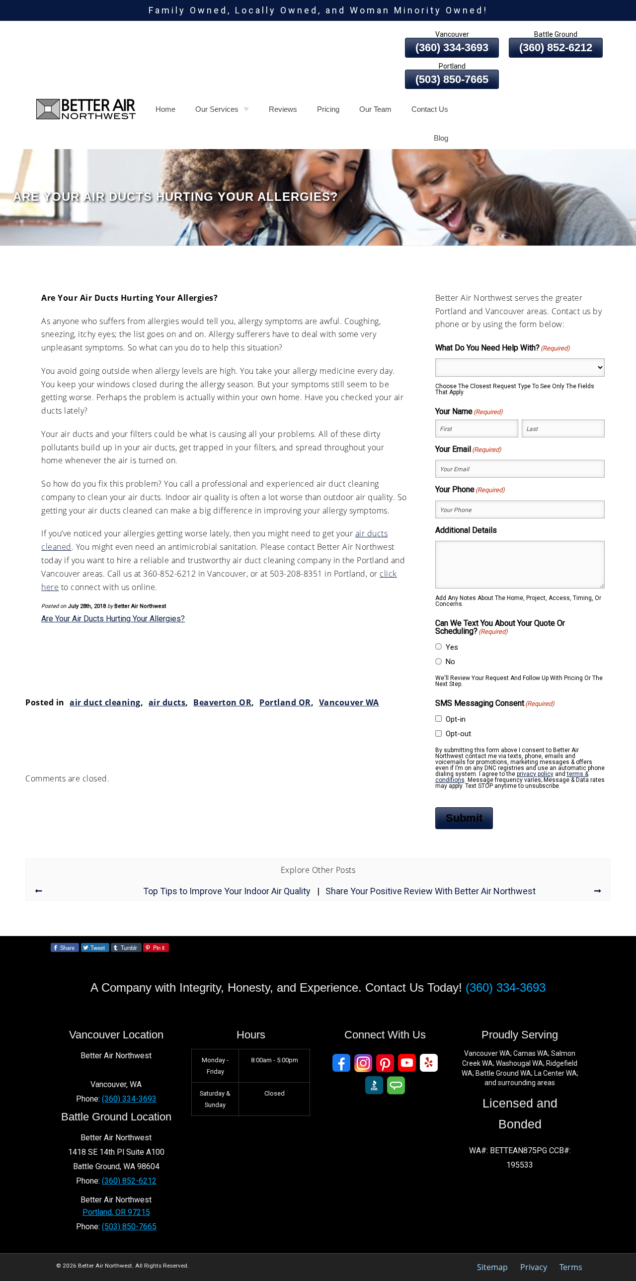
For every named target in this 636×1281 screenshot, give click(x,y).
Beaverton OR (222, 702)
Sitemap (492, 1267)
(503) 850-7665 (451, 79)
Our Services (216, 109)
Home (165, 109)
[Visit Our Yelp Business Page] (429, 1063)
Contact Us (429, 109)
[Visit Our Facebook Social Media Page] (341, 1063)
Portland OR (285, 702)
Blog (441, 138)
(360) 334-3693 (451, 47)
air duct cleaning (105, 702)
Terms (570, 1267)
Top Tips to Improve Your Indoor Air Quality (227, 891)
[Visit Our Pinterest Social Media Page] (385, 1063)
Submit (464, 818)
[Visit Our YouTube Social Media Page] (407, 1063)
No (450, 661)
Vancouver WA (349, 702)
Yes (452, 647)
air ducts (167, 702)
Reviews (283, 109)
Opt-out (458, 733)
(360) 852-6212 (555, 47)
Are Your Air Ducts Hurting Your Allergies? (113, 618)
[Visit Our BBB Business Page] (374, 1085)
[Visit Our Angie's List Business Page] (396, 1085)
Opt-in (456, 719)
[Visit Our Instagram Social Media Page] (363, 1063)
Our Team (375, 109)
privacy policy (535, 773)
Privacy (533, 1267)
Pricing (328, 109)
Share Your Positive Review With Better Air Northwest (430, 891)
